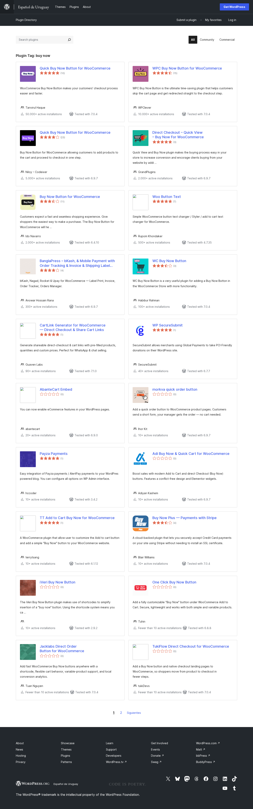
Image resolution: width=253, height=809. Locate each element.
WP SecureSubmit (167, 325)
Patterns (66, 762)
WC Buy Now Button (169, 261)
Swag (156, 762)
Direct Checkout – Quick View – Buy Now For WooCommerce (178, 134)
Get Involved (159, 743)
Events (155, 749)
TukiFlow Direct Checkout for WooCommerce (190, 646)
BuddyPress (205, 762)
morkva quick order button (174, 389)
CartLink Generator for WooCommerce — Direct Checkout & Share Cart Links (73, 327)
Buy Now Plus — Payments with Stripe (184, 518)
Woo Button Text (166, 197)
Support (111, 749)
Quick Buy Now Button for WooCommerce (75, 68)
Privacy (20, 762)
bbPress (203, 755)
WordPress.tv (116, 762)
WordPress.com (208, 743)
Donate (157, 755)
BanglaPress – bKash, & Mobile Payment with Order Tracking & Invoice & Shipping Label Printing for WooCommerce (77, 263)
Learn (109, 743)
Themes (66, 749)
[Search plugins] (69, 40)
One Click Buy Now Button (174, 582)
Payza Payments (54, 454)
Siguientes (134, 712)
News (19, 749)
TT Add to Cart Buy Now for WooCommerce (77, 518)
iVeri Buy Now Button (57, 582)
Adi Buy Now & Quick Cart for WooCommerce (190, 454)
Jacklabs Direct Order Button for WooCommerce (62, 648)
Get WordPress (234, 6)
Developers (113, 755)
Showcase (68, 743)
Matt (200, 749)
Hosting (21, 755)
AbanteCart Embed (56, 389)
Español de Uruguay (66, 783)
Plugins (65, 755)
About (20, 743)
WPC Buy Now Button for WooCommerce (187, 68)
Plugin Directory (26, 20)
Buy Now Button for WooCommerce (70, 197)
